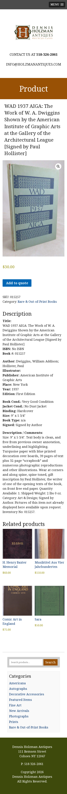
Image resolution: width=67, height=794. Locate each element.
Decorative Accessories (26, 694)
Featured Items (20, 700)
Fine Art (15, 705)
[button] (58, 166)
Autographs (18, 689)
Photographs (19, 716)
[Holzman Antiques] (33, 32)
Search (50, 662)
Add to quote (17, 283)
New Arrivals (19, 711)
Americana (17, 683)
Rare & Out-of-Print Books (37, 301)
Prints (13, 722)
